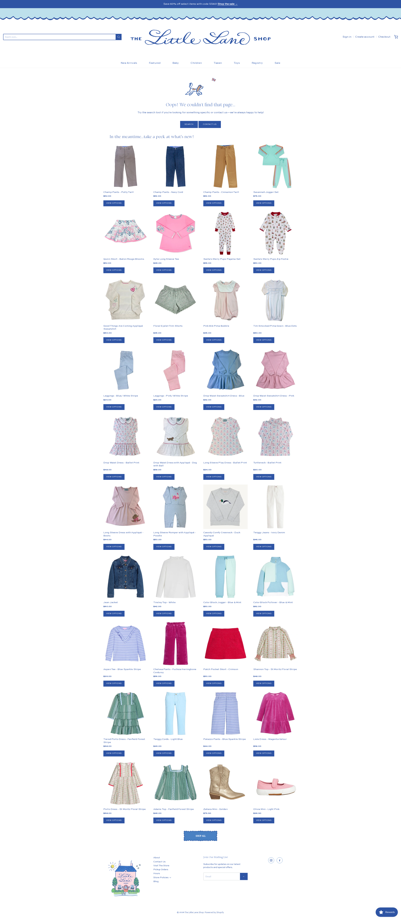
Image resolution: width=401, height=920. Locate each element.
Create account (364, 37)
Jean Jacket (110, 602)
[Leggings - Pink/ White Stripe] (175, 370)
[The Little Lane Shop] (200, 37)
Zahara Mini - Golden (215, 809)
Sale (277, 63)
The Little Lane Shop (194, 912)
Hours (156, 873)
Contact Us (210, 124)
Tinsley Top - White (164, 602)
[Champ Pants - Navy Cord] (175, 166)
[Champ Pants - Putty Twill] (125, 166)
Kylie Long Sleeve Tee (166, 259)
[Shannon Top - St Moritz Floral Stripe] (275, 643)
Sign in (347, 37)
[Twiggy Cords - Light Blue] (175, 713)
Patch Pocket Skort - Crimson (220, 669)
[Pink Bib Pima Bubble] (225, 300)
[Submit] (119, 37)
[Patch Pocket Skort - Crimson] (225, 643)
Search (189, 124)
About (156, 858)
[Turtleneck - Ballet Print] (275, 437)
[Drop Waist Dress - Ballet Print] (125, 437)
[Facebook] (280, 860)
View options (114, 203)
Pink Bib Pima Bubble (216, 326)
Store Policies (161, 877)
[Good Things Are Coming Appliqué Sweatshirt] (125, 300)
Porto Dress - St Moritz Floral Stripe (124, 809)
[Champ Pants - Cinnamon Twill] (225, 166)
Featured (155, 63)
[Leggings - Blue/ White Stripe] (125, 370)
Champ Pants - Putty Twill (118, 192)
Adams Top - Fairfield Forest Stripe (173, 809)
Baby (175, 63)
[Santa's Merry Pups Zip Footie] (275, 233)
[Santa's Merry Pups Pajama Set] (225, 233)
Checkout (384, 37)
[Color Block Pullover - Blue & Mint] (275, 577)
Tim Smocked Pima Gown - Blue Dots (275, 326)
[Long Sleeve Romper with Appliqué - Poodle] (175, 507)
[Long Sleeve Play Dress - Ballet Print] (225, 437)
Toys (237, 63)
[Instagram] (271, 860)
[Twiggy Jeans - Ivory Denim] (275, 507)
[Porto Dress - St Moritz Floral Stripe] (125, 783)
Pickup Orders (160, 869)
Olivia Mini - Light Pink (266, 809)
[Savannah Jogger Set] (275, 166)
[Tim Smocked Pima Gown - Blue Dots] (275, 300)
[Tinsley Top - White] (175, 577)
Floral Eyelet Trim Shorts (168, 326)
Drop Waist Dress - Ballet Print (121, 462)
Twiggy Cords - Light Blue (168, 739)
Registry (257, 63)
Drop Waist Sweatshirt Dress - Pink (273, 396)
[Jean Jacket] (125, 577)
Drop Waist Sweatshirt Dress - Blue (223, 396)
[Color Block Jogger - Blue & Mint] (225, 577)
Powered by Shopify (214, 912)
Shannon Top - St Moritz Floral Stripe (275, 669)
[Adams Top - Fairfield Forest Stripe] (175, 783)
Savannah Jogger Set (266, 192)
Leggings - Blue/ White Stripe (120, 396)
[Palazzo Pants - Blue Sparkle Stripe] (225, 713)
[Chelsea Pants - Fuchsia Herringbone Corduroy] (175, 643)
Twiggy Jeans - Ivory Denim (269, 532)
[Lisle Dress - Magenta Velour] (275, 713)
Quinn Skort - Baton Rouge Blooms (123, 259)
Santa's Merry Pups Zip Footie (270, 259)
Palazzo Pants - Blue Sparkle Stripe (224, 739)
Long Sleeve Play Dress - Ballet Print (225, 462)
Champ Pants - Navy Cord (168, 192)
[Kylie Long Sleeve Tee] (175, 233)
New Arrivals (129, 63)
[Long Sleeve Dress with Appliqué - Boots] (125, 507)
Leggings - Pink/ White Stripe (170, 396)
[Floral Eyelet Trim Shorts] (175, 300)
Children (196, 63)
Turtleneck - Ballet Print (267, 462)
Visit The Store (161, 866)
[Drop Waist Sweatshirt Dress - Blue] (225, 370)
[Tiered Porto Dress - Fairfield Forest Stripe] (125, 713)
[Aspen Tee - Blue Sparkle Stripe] (125, 643)
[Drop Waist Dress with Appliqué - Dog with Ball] (175, 437)
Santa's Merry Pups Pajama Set (221, 259)
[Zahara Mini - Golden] (225, 783)
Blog (156, 881)
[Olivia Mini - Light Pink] (275, 783)
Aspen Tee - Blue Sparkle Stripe (122, 669)
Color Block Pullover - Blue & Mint (273, 602)
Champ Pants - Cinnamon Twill (221, 192)
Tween (218, 63)
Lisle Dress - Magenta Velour (270, 739)
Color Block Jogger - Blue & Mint (222, 602)
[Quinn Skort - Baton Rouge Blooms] (125, 233)
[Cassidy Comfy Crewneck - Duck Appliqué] (225, 507)
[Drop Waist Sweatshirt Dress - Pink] (275, 370)
